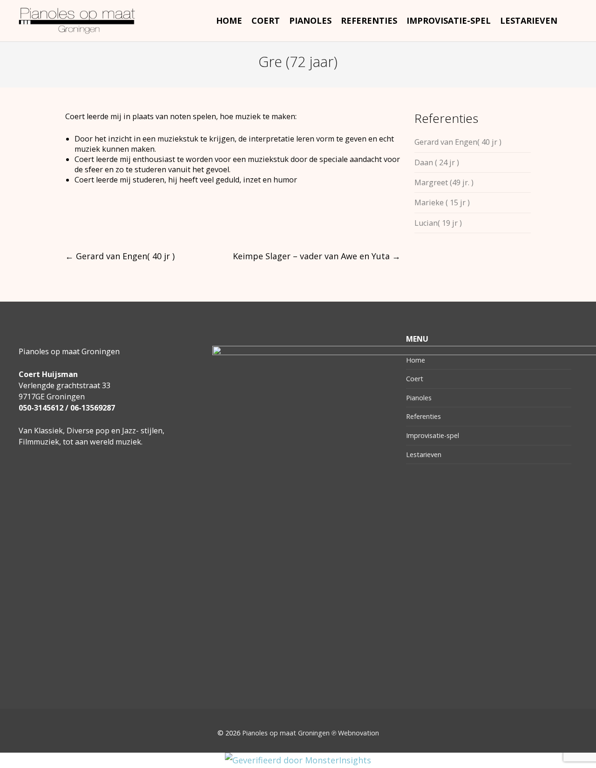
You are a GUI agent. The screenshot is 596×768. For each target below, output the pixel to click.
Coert (414, 378)
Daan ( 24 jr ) (436, 162)
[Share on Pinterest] (138, 222)
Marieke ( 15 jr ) (442, 202)
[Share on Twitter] (86, 222)
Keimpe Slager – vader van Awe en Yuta (316, 256)
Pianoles (419, 397)
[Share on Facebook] (69, 222)
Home (415, 360)
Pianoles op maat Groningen (286, 732)
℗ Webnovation (355, 732)
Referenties (423, 416)
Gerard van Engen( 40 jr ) (120, 256)
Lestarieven (423, 454)
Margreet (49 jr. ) (444, 182)
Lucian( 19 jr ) (438, 223)
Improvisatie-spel (432, 435)
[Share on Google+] (104, 222)
